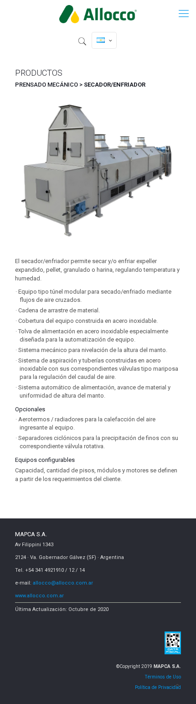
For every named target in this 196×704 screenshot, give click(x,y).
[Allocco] (98, 14)
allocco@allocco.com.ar (63, 583)
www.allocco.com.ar (39, 596)
